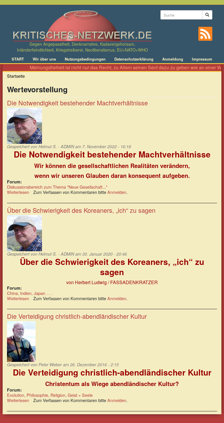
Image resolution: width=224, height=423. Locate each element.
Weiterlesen (18, 192)
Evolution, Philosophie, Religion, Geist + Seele (50, 395)
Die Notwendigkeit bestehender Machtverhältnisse (77, 102)
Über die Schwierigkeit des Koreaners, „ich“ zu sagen (81, 210)
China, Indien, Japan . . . (29, 293)
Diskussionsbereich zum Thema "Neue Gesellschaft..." (57, 187)
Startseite (16, 76)
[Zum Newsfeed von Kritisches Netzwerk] (205, 34)
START (18, 59)
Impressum (202, 59)
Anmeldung (172, 59)
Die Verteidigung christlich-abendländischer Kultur (77, 316)
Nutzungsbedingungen (85, 59)
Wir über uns (44, 59)
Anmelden (116, 192)
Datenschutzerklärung (133, 59)
